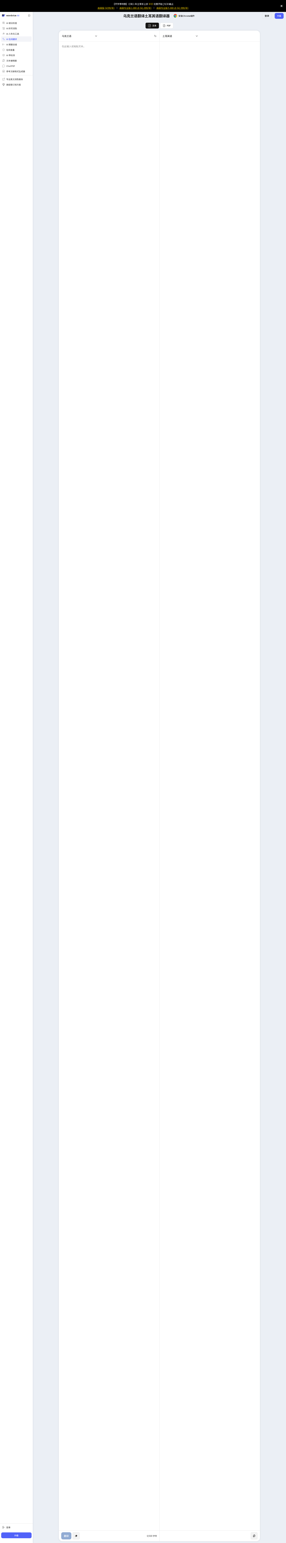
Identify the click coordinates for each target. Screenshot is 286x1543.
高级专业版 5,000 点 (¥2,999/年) (172, 8)
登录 (267, 15)
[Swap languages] (155, 36)
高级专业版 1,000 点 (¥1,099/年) (135, 8)
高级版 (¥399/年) (106, 8)
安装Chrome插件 (186, 15)
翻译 (66, 1536)
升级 (16, 1535)
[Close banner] (281, 6)
